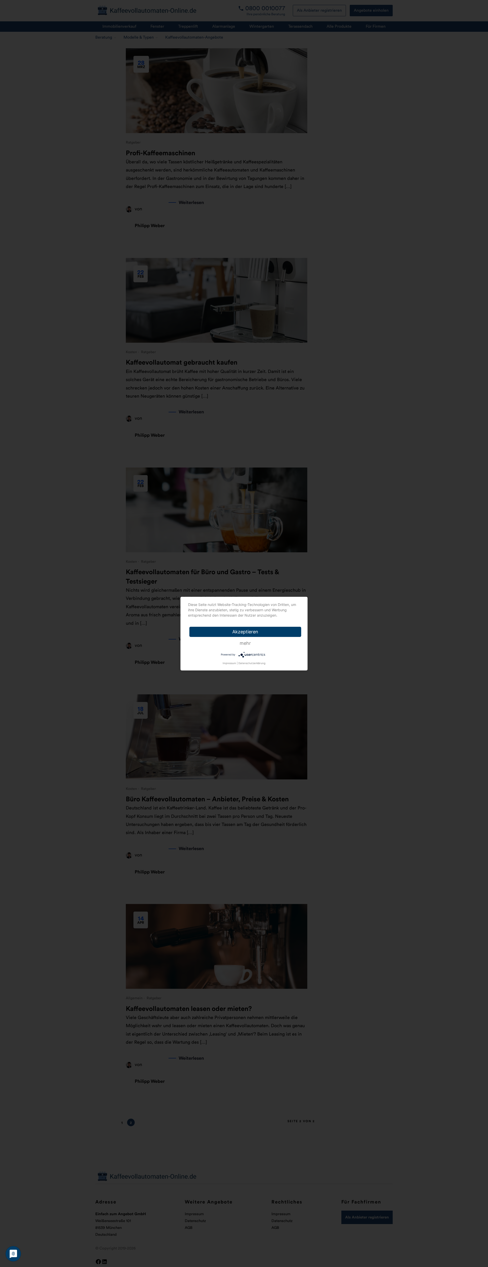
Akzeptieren (245, 631)
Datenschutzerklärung (251, 663)
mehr (245, 643)
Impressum (229, 663)
